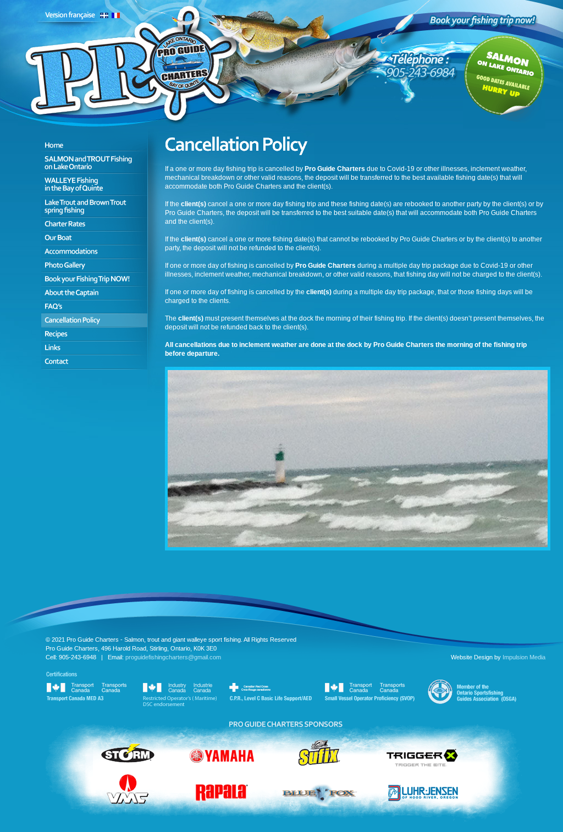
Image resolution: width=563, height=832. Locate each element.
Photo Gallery (94, 265)
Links (94, 348)
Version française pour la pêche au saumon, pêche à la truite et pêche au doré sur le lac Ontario (83, 14)
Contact (94, 362)
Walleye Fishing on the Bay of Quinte (94, 184)
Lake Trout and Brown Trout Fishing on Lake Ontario (94, 206)
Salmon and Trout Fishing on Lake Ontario (94, 162)
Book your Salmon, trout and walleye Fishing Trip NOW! (94, 279)
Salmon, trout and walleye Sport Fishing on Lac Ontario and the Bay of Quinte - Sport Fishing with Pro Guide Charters (136, 75)
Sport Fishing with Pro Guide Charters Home (94, 140)
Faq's (94, 306)
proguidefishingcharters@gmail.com (173, 657)
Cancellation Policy (94, 320)
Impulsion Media (524, 657)
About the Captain (94, 293)
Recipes (94, 334)
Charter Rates (94, 224)
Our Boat (94, 238)
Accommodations (94, 251)
